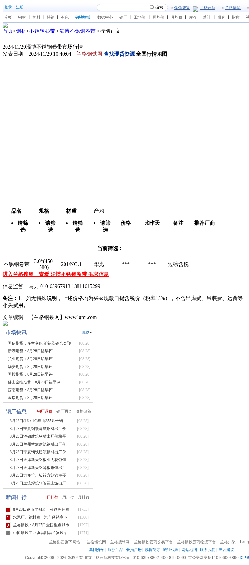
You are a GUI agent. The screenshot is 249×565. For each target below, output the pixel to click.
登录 (8, 7)
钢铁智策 (182, 8)
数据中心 (105, 17)
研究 (221, 17)
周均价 (158, 17)
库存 (193, 17)
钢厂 (123, 17)
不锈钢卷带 (42, 31)
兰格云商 (207, 8)
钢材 (22, 17)
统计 (207, 17)
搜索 (159, 7)
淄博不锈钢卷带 (77, 31)
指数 (236, 17)
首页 (8, 17)
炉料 (36, 17)
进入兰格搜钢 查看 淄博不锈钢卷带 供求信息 (56, 274)
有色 (65, 17)
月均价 (177, 17)
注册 (20, 7)
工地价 (139, 17)
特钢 (50, 17)
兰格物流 (233, 8)
